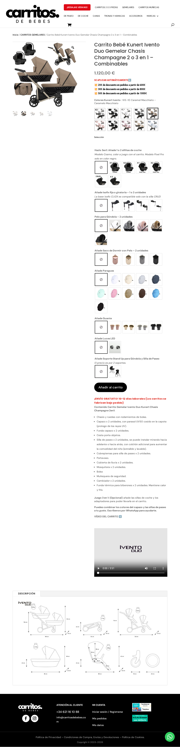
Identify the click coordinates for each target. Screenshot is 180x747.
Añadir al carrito (110, 387)
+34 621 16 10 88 (67, 712)
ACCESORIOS (135, 16)
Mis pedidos (99, 718)
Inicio (15, 34)
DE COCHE (83, 16)
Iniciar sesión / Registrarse (107, 711)
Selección (99, 137)
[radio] (101, 167)
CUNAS (96, 16)
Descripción (26, 593)
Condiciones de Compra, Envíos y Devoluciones (91, 737)
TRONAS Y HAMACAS (114, 16)
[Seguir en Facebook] (26, 718)
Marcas (151, 16)
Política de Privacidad (49, 737)
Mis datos (98, 725)
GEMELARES (128, 7)
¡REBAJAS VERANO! (77, 7)
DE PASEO (68, 16)
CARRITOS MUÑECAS (149, 7)
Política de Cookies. (133, 737)
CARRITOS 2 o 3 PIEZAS (106, 7)
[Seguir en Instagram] (34, 718)
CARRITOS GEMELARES (32, 34)
